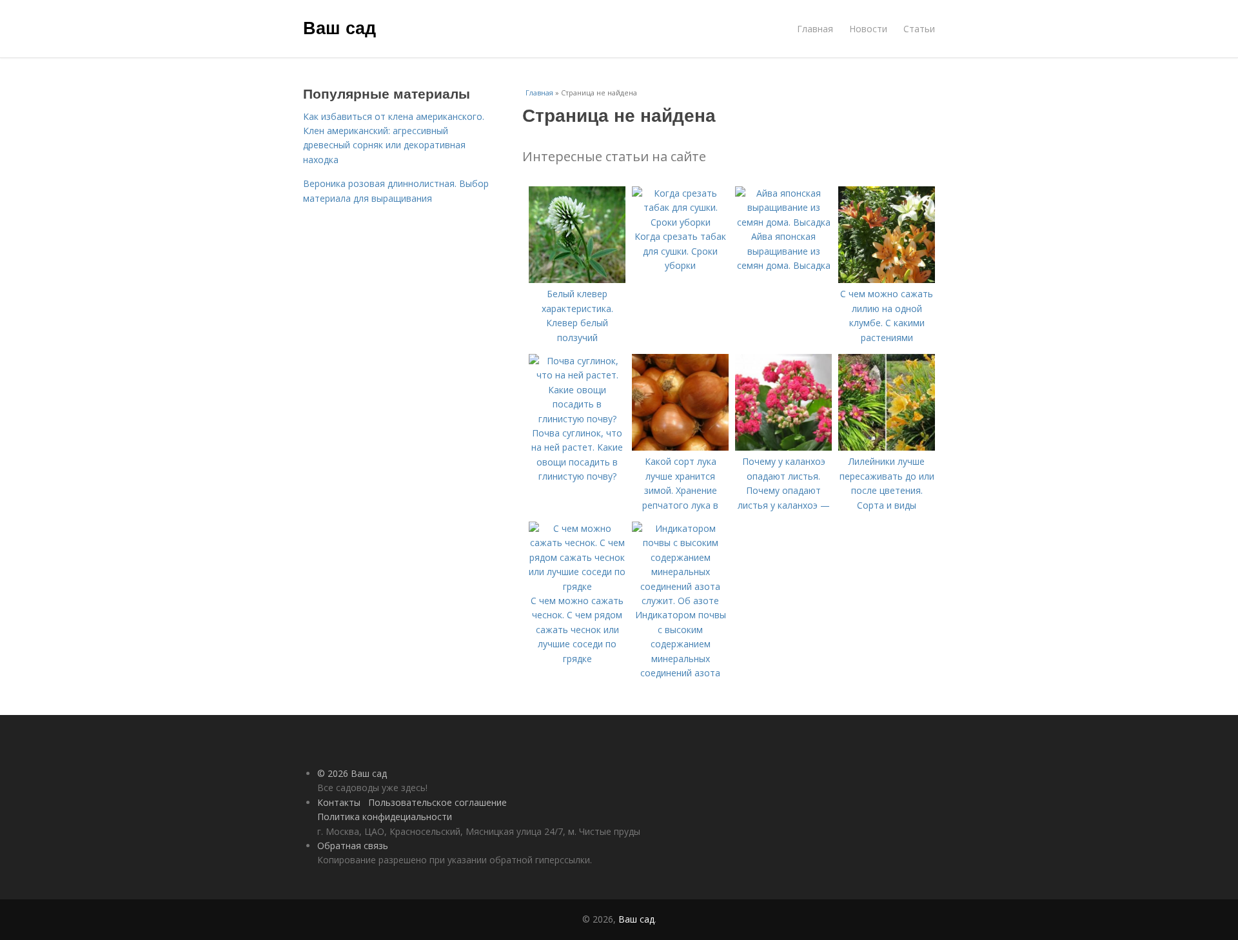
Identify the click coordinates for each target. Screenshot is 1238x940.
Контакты (338, 802)
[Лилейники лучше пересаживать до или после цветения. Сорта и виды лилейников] (886, 447)
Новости (868, 29)
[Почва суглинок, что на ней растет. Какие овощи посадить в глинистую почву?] (577, 419)
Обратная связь (352, 845)
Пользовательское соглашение (437, 802)
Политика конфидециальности (384, 816)
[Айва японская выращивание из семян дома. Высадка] (783, 222)
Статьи (919, 29)
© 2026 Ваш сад (352, 773)
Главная (815, 29)
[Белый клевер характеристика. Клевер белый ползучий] (577, 279)
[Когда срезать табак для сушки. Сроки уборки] (680, 222)
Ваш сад (339, 27)
